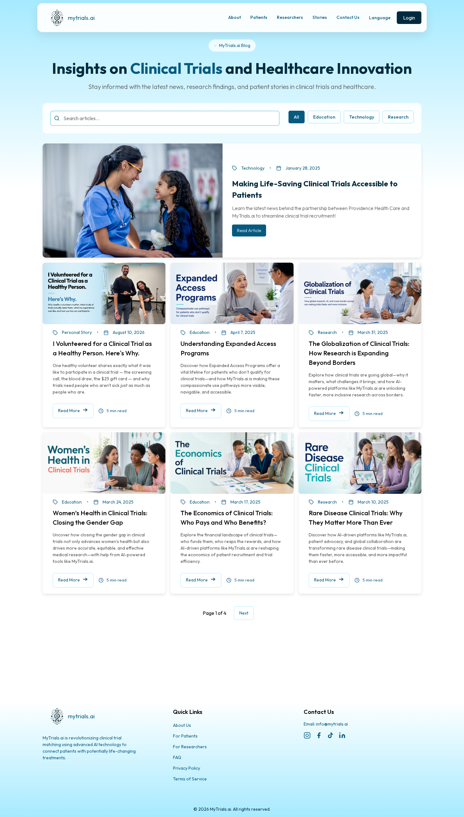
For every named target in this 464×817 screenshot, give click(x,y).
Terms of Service (190, 779)
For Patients (185, 736)
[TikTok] (330, 735)
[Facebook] (318, 735)
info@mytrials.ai (332, 724)
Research (398, 117)
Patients (258, 17)
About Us (182, 725)
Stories (319, 17)
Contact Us (348, 17)
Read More (69, 410)
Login (409, 18)
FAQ (177, 757)
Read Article (249, 230)
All (296, 117)
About (234, 17)
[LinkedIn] (342, 735)
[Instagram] (307, 735)
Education (324, 117)
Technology (361, 117)
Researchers (290, 17)
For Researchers (190, 747)
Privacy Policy (186, 768)
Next (243, 613)
